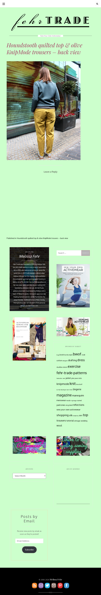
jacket (68, 378)
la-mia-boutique (61, 390)
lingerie (77, 389)
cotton (59, 360)
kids (80, 378)
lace (68, 390)
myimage (73, 400)
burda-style (68, 355)
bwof (77, 354)
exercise (74, 366)
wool (59, 425)
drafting (72, 360)
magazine (64, 395)
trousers (61, 420)
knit (73, 383)
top (85, 415)
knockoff (79, 384)
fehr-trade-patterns (72, 373)
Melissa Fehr (56, 579)
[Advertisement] (73, 488)
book (62, 355)
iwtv (64, 378)
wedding (84, 421)
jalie (72, 378)
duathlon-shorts (62, 367)
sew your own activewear (68, 409)
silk (70, 415)
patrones (61, 405)
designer (65, 361)
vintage (77, 421)
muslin (68, 400)
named (79, 400)
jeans (76, 378)
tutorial (70, 420)
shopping (62, 415)
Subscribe (29, 549)
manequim (78, 395)
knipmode (63, 384)
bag (58, 355)
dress (81, 360)
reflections (78, 404)
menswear (61, 400)
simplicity (75, 416)
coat (83, 355)
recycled (69, 405)
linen (71, 390)
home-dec (59, 378)
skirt (80, 415)
